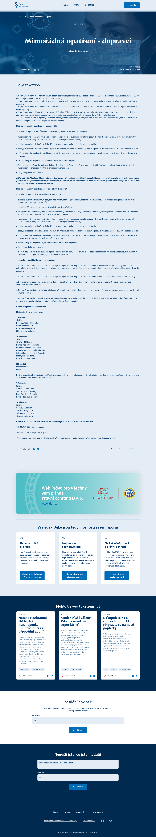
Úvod (19, 17)
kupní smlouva (125, 669)
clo (106, 669)
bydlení (65, 669)
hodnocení (25, 70)
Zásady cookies (89, 821)
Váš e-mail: (36, 715)
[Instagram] (110, 821)
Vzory (76, 5)
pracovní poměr (38, 669)
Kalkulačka (131, 5)
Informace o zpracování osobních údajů (60, 821)
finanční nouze (76, 669)
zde (51, 183)
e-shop (113, 669)
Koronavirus (83, 51)
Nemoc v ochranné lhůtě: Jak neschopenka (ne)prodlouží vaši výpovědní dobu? (33, 625)
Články (65, 5)
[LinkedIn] (38, 70)
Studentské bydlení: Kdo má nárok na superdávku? (76, 621)
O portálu (90, 5)
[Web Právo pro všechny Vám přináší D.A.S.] (78, 493)
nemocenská (24, 669)
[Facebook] (35, 70)
